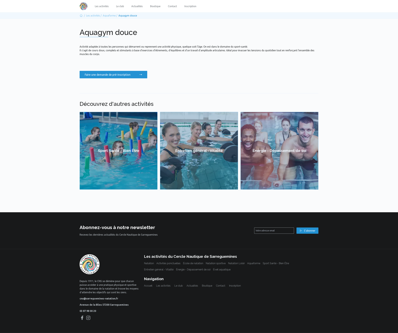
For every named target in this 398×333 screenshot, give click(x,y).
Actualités (137, 6)
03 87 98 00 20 (88, 311)
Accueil (148, 285)
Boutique (155, 6)
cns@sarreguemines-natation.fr (99, 298)
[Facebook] (82, 317)
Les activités (102, 6)
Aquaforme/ (110, 15)
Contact (172, 6)
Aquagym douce (127, 15)
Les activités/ (94, 15)
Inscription (190, 6)
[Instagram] (88, 317)
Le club (120, 6)
